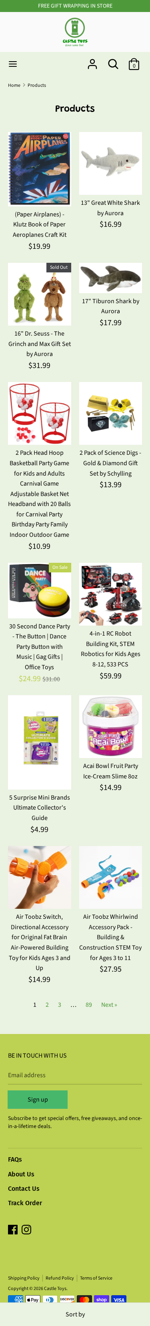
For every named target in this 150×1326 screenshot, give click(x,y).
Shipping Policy (24, 1278)
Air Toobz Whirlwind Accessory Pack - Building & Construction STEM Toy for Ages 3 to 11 (110, 937)
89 (89, 1004)
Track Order (25, 1203)
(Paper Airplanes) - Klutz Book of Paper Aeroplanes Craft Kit (39, 224)
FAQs (15, 1159)
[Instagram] (27, 1230)
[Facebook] (13, 1230)
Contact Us (24, 1188)
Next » (109, 1004)
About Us (21, 1174)
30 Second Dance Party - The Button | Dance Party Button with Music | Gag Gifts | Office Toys (39, 647)
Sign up (38, 1099)
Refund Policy (60, 1278)
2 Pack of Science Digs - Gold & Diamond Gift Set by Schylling (110, 463)
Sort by (75, 1314)
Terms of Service (96, 1278)
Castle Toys (55, 1288)
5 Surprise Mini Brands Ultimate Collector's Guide (39, 807)
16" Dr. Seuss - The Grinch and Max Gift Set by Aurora (39, 343)
